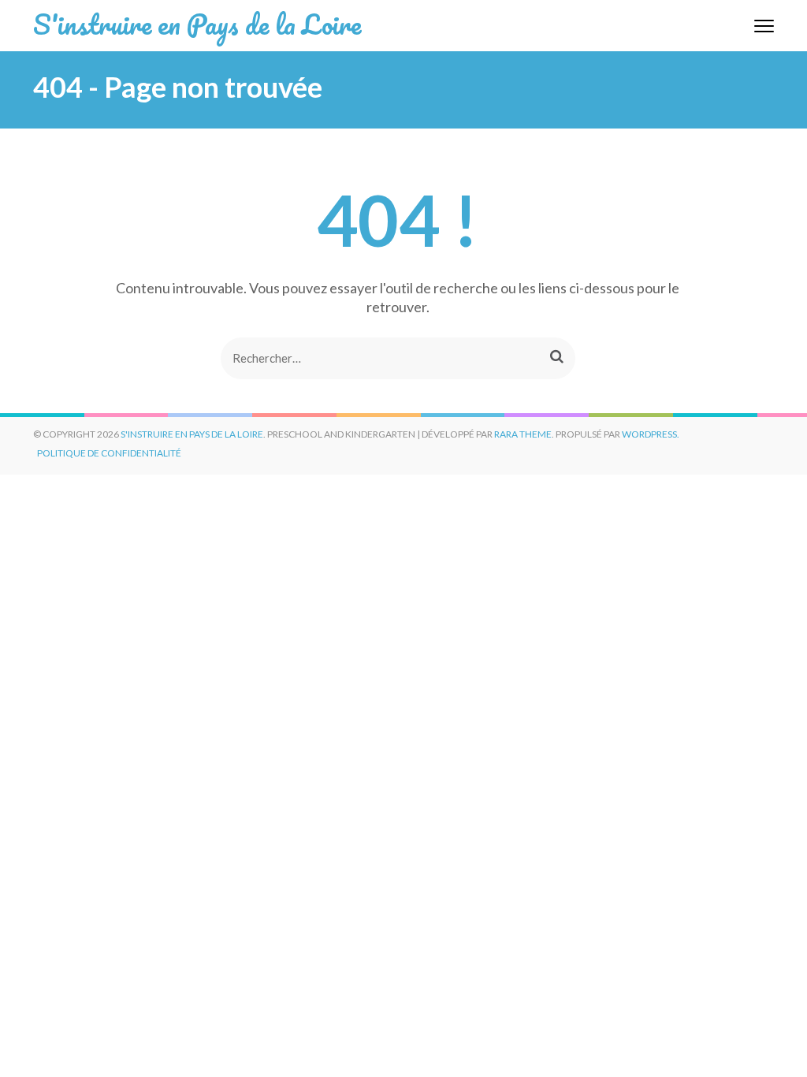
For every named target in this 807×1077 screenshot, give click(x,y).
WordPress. (650, 434)
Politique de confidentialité (109, 453)
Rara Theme (523, 434)
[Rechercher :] (373, 358)
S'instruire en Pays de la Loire (197, 24)
